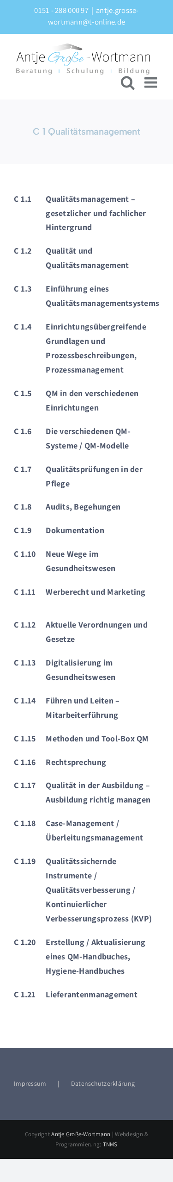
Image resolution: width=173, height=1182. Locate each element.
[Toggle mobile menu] (151, 82)
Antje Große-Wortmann (80, 1134)
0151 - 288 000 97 (61, 10)
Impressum (30, 1083)
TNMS (110, 1144)
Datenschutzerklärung (103, 1083)
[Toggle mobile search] (128, 82)
